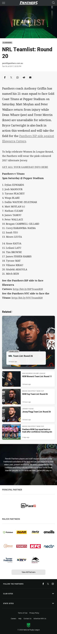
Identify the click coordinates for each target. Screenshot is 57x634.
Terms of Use (22, 613)
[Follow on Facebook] (43, 583)
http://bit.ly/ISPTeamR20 (28, 289)
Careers (13, 618)
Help (19, 618)
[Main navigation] (3, 2)
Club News (7, 43)
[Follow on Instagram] (53, 583)
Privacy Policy (34, 613)
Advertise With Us (40, 618)
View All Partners (28, 572)
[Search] (53, 3)
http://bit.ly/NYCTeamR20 (27, 297)
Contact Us (27, 618)
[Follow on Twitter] (48, 583)
